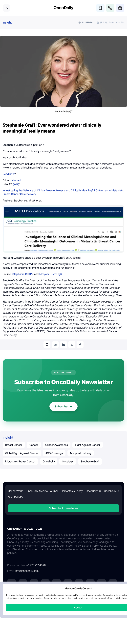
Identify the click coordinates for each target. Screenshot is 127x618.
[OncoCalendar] (120, 8)
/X (51, 274)
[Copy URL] (46, 344)
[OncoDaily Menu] (6, 8)
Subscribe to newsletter (63, 508)
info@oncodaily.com (27, 570)
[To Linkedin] (63, 344)
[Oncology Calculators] (100, 8)
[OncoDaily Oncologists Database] (110, 8)
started (16, 180)
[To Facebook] (80, 344)
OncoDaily (49, 461)
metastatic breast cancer (20, 461)
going (16, 184)
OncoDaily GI (111, 491)
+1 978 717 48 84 (36, 565)
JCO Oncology (54, 453)
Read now (9, 174)
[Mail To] (55, 344)
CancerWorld (15, 491)
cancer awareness (56, 445)
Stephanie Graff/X (23, 274)
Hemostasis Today (72, 491)
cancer (33, 445)
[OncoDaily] (63, 8)
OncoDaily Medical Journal (42, 491)
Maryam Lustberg (80, 453)
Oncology (67, 461)
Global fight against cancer (21, 453)
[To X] (71, 344)
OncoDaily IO (93, 491)
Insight (7, 22)
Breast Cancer (13, 445)
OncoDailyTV (15, 497)
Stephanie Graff (90, 461)
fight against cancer (87, 445)
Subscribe (61, 406)
